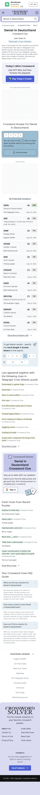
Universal (20, 688)
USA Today (20, 692)
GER (5, 218)
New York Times (20, 668)
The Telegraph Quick (20, 678)
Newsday (20, 673)
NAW (6, 230)
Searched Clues (27, 732)
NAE (6, 257)
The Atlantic (6, 546)
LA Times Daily (20, 663)
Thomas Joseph (7, 523)
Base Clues (25, 736)
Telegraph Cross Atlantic (20, 41)
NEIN (6, 205)
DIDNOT (7, 309)
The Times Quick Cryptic (11, 514)
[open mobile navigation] (3, 12)
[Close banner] (2, 4)
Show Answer (21, 152)
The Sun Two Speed (9, 560)
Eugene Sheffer (20, 659)
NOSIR (7, 243)
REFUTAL (8, 296)
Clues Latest (26, 740)
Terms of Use (7, 736)
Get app (33, 4)
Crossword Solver (8, 25)
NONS (7, 322)
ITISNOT (8, 270)
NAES (6, 283)
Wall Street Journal (20, 697)
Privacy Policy (7, 740)
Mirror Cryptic (7, 532)
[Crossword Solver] (20, 13)
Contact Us (6, 732)
